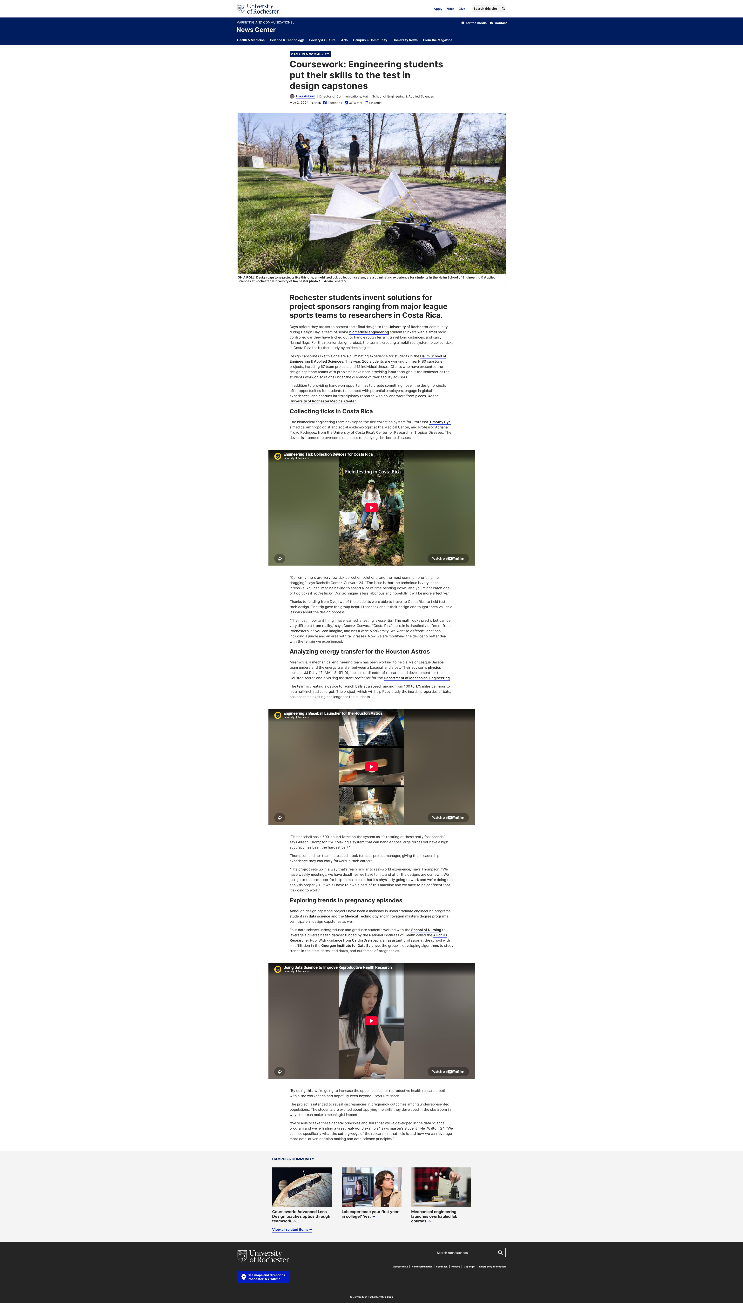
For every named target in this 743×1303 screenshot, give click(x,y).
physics (434, 667)
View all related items (290, 1229)
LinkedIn (373, 103)
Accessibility (400, 1266)
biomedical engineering (369, 331)
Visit (450, 9)
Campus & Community (310, 54)
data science (319, 916)
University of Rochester (408, 326)
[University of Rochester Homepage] (258, 8)
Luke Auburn (305, 96)
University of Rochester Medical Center (323, 401)
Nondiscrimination (422, 1266)
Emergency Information (492, 1266)
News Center (256, 29)
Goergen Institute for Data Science (350, 945)
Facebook (332, 103)
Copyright (469, 1266)
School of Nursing (426, 929)
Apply (438, 9)
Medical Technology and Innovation (374, 916)
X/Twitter (353, 103)
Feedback (442, 1266)
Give (461, 9)
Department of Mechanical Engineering (417, 677)
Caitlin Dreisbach (366, 940)
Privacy (455, 1266)
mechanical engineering (332, 662)
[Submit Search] (500, 1252)
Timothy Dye (440, 421)
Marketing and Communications (264, 22)
